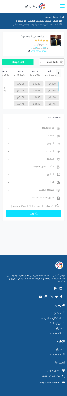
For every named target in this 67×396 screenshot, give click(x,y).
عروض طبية (56, 323)
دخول (59, 328)
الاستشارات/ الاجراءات (51, 318)
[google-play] (55, 288)
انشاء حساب (56, 333)
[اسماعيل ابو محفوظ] (55, 44)
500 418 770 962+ (38, 51)
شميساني (35, 47)
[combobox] (31, 128)
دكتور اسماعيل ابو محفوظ (34, 36)
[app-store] (61, 288)
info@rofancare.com (49, 382)
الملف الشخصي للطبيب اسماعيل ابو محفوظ (37, 20)
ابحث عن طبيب (55, 313)
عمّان (43, 47)
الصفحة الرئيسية (53, 17)
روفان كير (31, 6)
